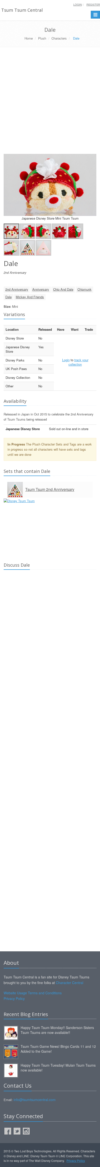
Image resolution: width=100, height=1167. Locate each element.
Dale (8, 297)
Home (29, 38)
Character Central (69, 982)
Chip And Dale (63, 289)
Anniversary (40, 289)
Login (77, 4)
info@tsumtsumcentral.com (35, 1099)
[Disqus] (50, 642)
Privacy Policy (14, 998)
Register (93, 4)
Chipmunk (84, 289)
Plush (42, 38)
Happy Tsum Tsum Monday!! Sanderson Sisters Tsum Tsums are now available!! (57, 1030)
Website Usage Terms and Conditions (33, 992)
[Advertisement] (50, 102)
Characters (59, 38)
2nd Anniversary (16, 289)
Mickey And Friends (30, 297)
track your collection (78, 362)
